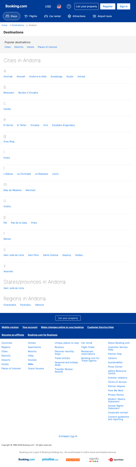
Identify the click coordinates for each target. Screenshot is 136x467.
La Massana (41, 173)
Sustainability (115, 362)
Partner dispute (116, 386)
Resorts (32, 351)
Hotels (30, 46)
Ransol (7, 238)
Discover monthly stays (64, 352)
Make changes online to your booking (62, 327)
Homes (32, 342)
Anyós (69, 76)
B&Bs (30, 364)
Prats (34, 222)
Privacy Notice (116, 394)
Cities (8, 46)
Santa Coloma (50, 255)
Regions (5, 347)
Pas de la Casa (19, 222)
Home (4, 25)
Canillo (7, 109)
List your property (68, 318)
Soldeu (79, 255)
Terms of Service (117, 381)
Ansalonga (56, 76)
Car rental (86, 342)
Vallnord (39, 304)
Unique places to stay (67, 342)
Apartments (34, 347)
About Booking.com (119, 342)
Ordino (7, 206)
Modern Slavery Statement (116, 400)
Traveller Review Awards (64, 370)
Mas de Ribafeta (12, 190)
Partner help (115, 353)
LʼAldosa (8, 173)
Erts (46, 125)
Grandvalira (10, 304)
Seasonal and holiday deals (66, 363)
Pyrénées (25, 304)
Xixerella (8, 271)
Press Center (115, 366)
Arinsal (81, 76)
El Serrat (8, 125)
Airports (5, 359)
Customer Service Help (100, 327)
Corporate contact (118, 412)
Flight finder (88, 347)
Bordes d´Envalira (28, 92)
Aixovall (21, 76)
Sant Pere (33, 255)
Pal (5, 222)
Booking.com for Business (42, 334)
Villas (31, 355)
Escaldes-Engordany (63, 125)
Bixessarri (9, 92)
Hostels (32, 359)
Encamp (35, 125)
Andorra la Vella (37, 76)
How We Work (115, 390)
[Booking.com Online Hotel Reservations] (16, 6)
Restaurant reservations (88, 352)
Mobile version (10, 327)
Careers (112, 358)
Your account (29, 327)
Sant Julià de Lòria (14, 255)
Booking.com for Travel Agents (90, 359)
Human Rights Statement (115, 407)
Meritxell (30, 190)
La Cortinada (24, 173)
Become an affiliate (13, 334)
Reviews (59, 347)
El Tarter (21, 125)
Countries (6, 342)
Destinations (18, 25)
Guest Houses (36, 368)
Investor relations (117, 377)
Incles (7, 157)
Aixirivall (8, 76)
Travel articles (62, 358)
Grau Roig (9, 141)
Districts (18, 46)
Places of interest (47, 46)
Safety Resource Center (117, 372)
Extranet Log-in (68, 436)
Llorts (55, 173)
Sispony (66, 255)
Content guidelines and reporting (118, 418)
